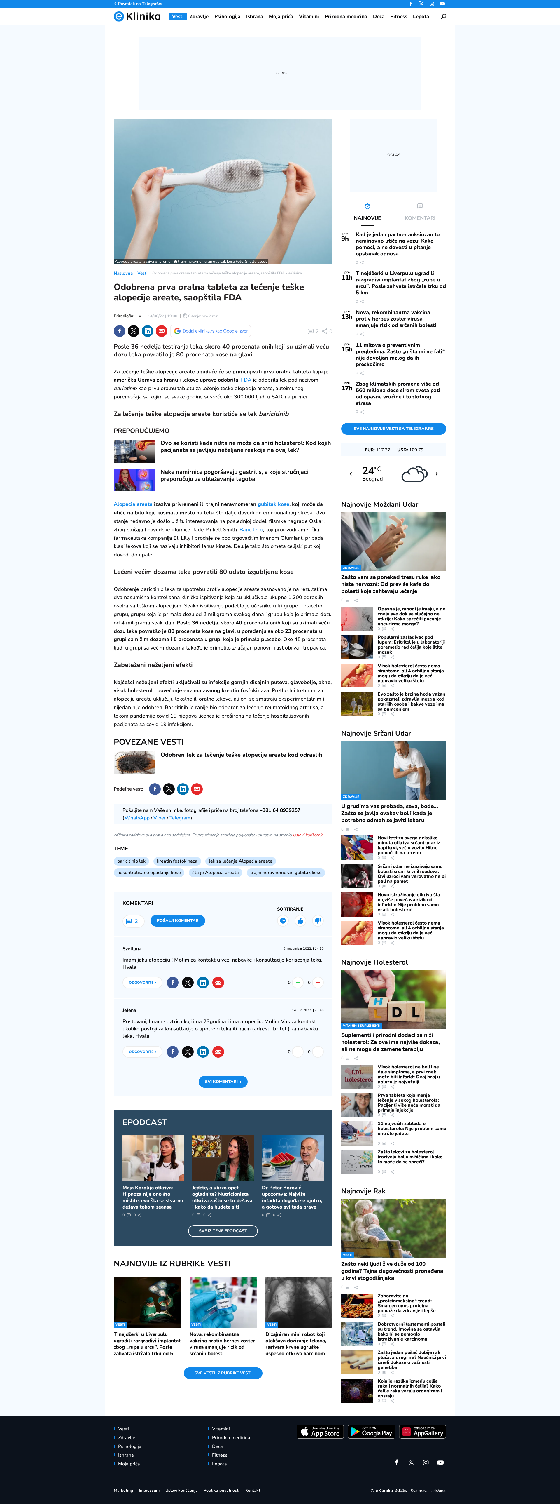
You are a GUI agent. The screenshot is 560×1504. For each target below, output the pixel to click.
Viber (159, 817)
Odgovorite (142, 982)
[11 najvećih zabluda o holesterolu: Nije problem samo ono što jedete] (357, 1133)
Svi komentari (223, 1081)
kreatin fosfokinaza (177, 861)
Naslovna (123, 273)
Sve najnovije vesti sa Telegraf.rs (394, 428)
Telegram (179, 817)
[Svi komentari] (283, 920)
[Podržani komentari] (300, 920)
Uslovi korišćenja (308, 835)
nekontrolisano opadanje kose (149, 872)
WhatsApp (137, 817)
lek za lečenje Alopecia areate (240, 861)
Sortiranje (290, 909)
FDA (246, 379)
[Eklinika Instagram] (432, 4)
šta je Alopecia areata (215, 872)
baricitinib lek (131, 861)
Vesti (142, 273)
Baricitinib (250, 529)
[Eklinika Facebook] (411, 4)
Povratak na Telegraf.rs (140, 3)
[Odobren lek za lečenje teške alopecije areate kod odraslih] (134, 762)
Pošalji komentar (178, 920)
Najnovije (379, 504)
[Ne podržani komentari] (318, 920)
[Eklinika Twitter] (421, 4)
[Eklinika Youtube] (442, 4)
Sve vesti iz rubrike (223, 1373)
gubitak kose (273, 504)
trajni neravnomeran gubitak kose (286, 872)
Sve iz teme (223, 1231)
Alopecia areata (133, 504)
